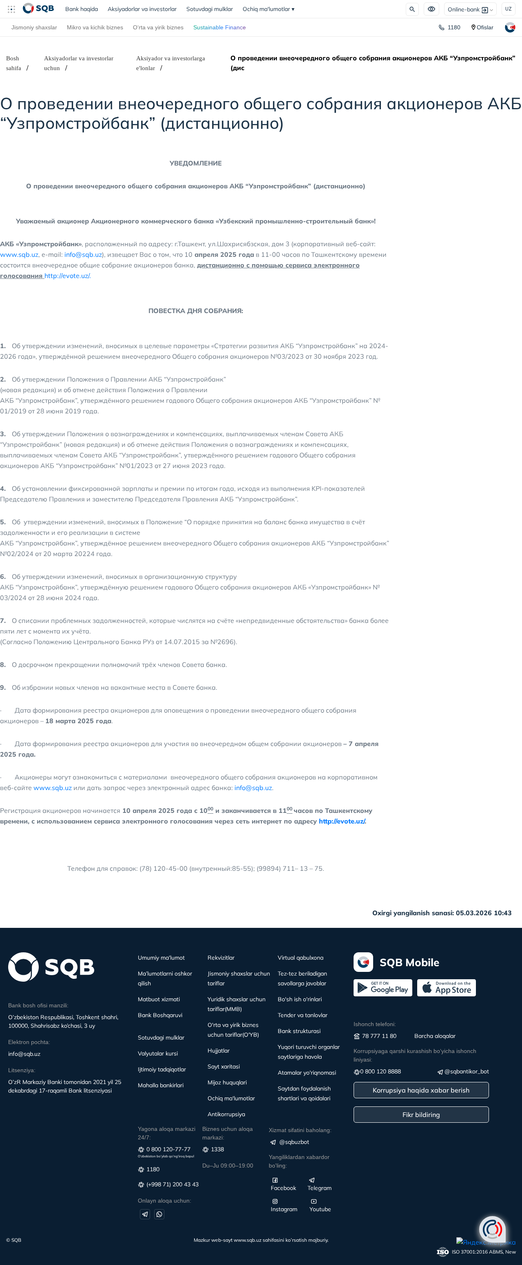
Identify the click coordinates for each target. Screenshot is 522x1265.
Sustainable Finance (219, 27)
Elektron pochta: (29, 1042)
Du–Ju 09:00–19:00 (227, 1165)
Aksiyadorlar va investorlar (142, 9)
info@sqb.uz (83, 254)
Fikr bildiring (421, 1114)
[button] (15, 9)
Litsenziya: (21, 1070)
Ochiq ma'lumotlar (268, 9)
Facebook (283, 1188)
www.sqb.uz (19, 254)
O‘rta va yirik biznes (158, 27)
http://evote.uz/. (67, 276)
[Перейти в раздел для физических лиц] (38, 9)
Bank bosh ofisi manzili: (38, 1005)
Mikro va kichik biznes (95, 27)
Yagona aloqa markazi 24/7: (166, 1133)
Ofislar (485, 27)
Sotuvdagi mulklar (209, 9)
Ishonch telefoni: (375, 1024)
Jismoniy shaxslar (34, 27)
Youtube (320, 1209)
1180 (454, 27)
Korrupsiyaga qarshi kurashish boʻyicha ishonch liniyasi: (415, 1055)
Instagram (284, 1209)
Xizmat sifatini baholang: (300, 1130)
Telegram (319, 1188)
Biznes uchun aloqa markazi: (227, 1133)
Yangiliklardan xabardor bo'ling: (299, 1161)
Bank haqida (84, 9)
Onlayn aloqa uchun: (164, 1200)
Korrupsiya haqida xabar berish (421, 1090)
